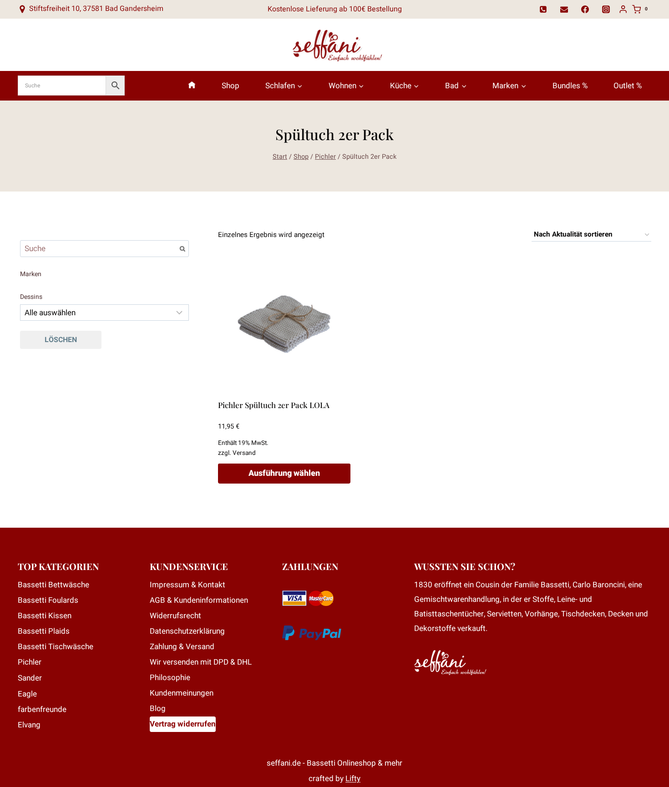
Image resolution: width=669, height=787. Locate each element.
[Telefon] (543, 9)
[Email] (564, 9)
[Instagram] (606, 9)
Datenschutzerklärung (187, 631)
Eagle (27, 694)
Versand (244, 453)
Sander (30, 678)
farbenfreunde (42, 709)
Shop (230, 85)
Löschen (61, 339)
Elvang (29, 725)
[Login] (623, 9)
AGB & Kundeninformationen (199, 600)
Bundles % (570, 85)
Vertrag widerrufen (183, 724)
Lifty (352, 778)
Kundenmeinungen (181, 693)
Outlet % (627, 85)
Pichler (29, 662)
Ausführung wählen (284, 473)
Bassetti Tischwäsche (55, 646)
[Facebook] (585, 9)
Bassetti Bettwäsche (53, 584)
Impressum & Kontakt (187, 584)
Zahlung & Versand (182, 646)
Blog (158, 708)
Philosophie (170, 677)
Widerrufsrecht (175, 615)
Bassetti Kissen (44, 615)
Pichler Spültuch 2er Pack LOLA (273, 405)
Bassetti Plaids (44, 631)
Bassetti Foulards (48, 600)
